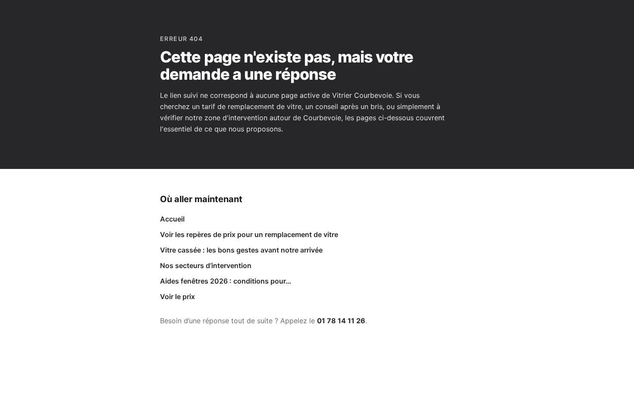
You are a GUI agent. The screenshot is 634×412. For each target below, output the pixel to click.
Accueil (172, 219)
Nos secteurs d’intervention (205, 265)
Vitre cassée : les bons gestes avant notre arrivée (241, 250)
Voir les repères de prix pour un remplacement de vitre (249, 234)
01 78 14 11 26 (341, 320)
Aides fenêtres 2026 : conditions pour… (225, 281)
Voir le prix (177, 296)
